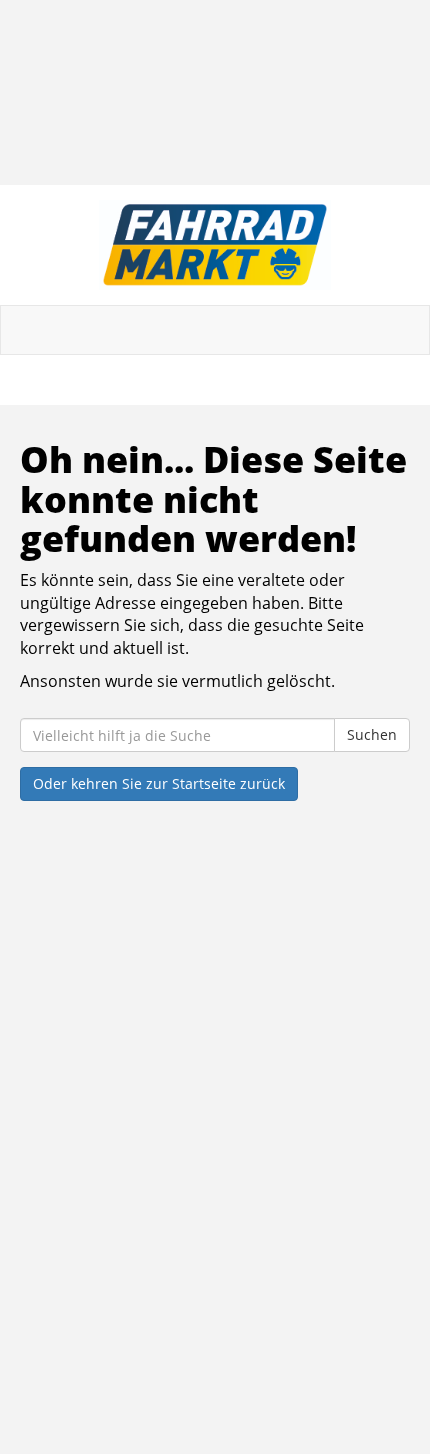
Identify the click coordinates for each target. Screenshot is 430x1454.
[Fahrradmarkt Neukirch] (215, 245)
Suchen (372, 734)
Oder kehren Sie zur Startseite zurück (159, 783)
